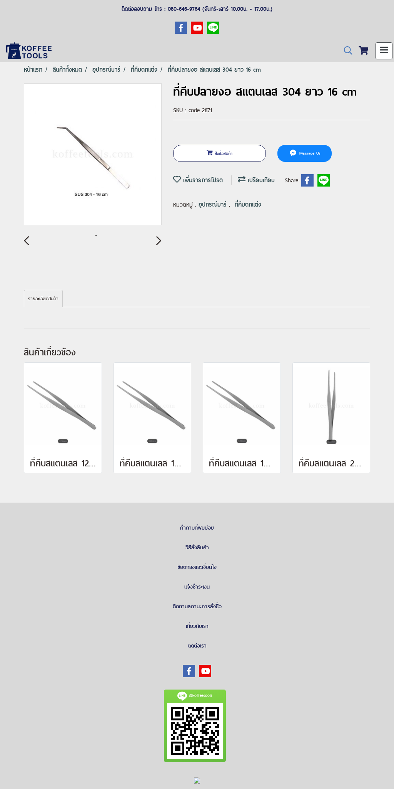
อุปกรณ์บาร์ (214, 204)
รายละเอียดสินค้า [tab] (43, 299)
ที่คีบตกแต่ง (248, 204)
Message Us (309, 153)
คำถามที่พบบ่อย (197, 527)
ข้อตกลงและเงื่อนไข (197, 567)
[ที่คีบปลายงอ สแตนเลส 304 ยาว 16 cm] (92, 154)
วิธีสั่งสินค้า (197, 547)
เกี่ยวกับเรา (197, 626)
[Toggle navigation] (384, 50)
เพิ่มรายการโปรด (202, 180)
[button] (345, 50)
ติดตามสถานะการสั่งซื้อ (197, 606)
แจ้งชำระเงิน (197, 586)
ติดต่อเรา (197, 645)
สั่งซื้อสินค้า (222, 153)
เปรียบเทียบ (260, 180)
